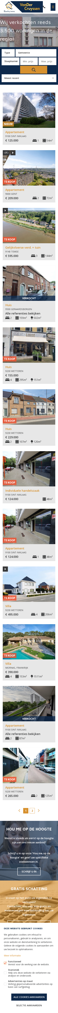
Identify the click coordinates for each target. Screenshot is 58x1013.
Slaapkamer (11, 61)
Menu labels (53, 7)
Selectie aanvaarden (29, 1005)
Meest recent (11, 78)
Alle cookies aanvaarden (29, 997)
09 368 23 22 (44, 7)
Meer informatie (12, 955)
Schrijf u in (29, 871)
